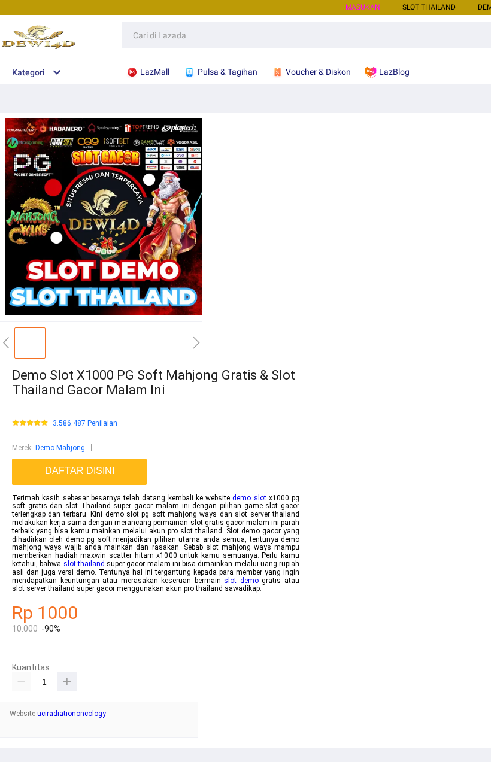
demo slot (249, 498)
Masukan (362, 7)
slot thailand (84, 564)
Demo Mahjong (60, 448)
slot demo (241, 580)
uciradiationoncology (71, 713)
